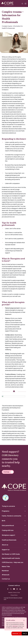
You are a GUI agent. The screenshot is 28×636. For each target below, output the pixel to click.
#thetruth (5, 575)
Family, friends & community (11, 516)
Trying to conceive (8, 506)
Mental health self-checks (11, 558)
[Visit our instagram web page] (17, 589)
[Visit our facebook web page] (7, 589)
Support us (5, 549)
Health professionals (9, 540)
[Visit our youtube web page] (14, 589)
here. (24, 440)
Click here (15, 626)
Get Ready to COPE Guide (11, 554)
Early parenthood (8, 525)
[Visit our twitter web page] (10, 589)
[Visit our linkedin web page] (20, 589)
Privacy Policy (14, 595)
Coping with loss (7, 530)
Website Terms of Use (14, 592)
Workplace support (8, 535)
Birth (3, 520)
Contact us (6, 579)
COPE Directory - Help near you (12, 562)
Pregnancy (5, 511)
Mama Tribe (6, 566)
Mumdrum (5, 571)
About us (5, 545)
